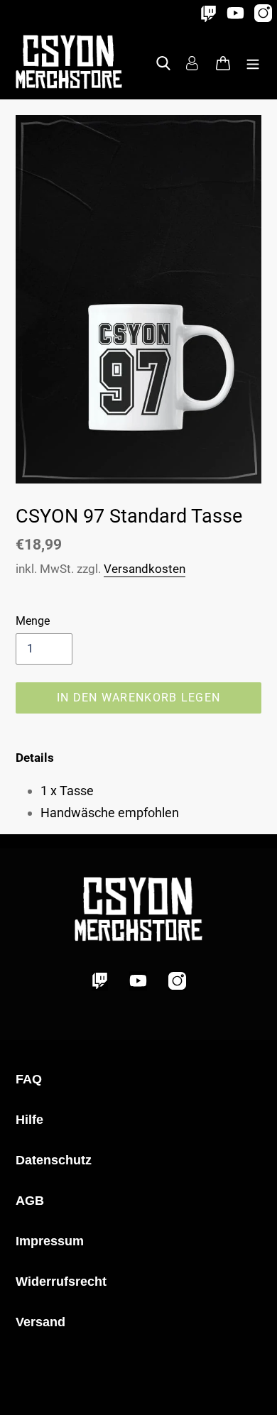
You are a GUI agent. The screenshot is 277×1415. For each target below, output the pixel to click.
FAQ (29, 1079)
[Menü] (253, 61)
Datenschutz (54, 1160)
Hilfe (29, 1120)
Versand (40, 1322)
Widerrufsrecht (61, 1281)
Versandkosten (144, 569)
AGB (30, 1200)
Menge (33, 621)
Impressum (50, 1241)
